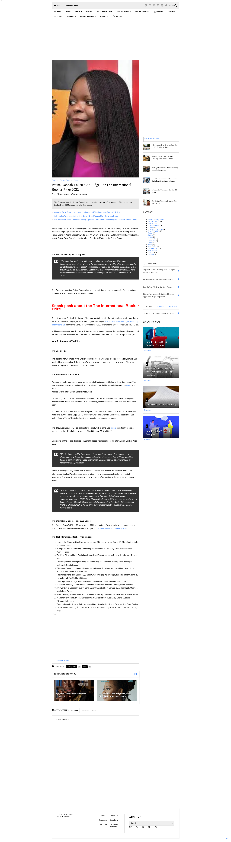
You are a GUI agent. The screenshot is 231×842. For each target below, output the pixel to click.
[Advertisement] (115, 39)
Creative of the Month (155, 229)
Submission (58, 16)
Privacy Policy (103, 824)
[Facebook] (146, 5)
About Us (70, 16)
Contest (150, 227)
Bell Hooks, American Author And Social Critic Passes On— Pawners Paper (86, 216)
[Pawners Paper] (72, 6)
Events (150, 235)
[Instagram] (154, 5)
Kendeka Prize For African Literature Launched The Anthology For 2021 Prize (87, 212)
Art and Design (153, 221)
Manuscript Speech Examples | (161, 404)
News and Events (123, 12)
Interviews (171, 12)
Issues (150, 243)
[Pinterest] (162, 5)
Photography (152, 250)
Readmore (147, 350)
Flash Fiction (152, 239)
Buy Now (118, 16)
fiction (113, 428)
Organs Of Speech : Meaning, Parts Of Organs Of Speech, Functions (160, 371)
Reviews (89, 12)
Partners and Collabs (88, 16)
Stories (77, 12)
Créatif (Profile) (153, 231)
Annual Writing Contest (156, 220)
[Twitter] (166, 5)
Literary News (65, 180)
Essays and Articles (104, 12)
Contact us (103, 820)
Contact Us (104, 16)
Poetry (68, 12)
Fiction (150, 237)
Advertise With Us (63, 661)
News (76, 180)
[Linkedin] (158, 5)
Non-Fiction (152, 246)
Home (58, 12)
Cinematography (153, 225)
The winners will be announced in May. (110, 528)
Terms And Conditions (114, 825)
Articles (150, 223)
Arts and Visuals (141, 12)
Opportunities (158, 12)
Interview (151, 241)
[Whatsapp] (150, 5)
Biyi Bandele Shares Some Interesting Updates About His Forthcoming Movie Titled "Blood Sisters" (96, 220)
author (129, 385)
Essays (150, 233)
